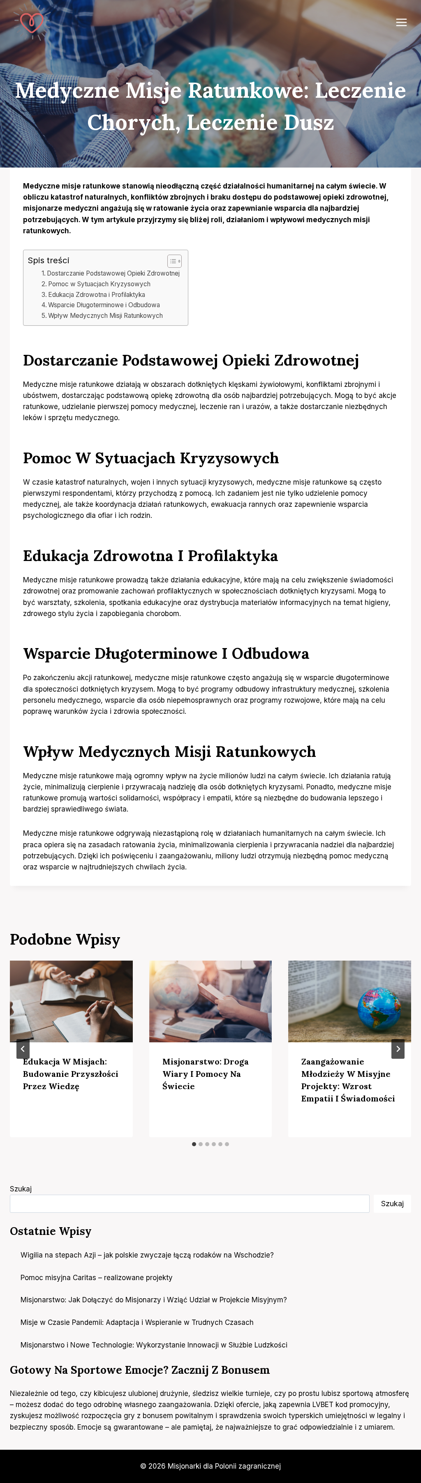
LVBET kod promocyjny (350, 1404)
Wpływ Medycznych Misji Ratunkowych (105, 316)
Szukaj (21, 1189)
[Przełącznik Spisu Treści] (170, 261)
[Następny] (398, 1049)
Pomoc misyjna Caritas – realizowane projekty (98, 1278)
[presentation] (71, 1001)
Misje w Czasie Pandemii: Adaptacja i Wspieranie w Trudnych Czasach (137, 1322)
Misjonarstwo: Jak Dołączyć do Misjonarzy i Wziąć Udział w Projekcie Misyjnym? (154, 1300)
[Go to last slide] (23, 1049)
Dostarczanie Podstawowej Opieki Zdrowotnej (113, 273)
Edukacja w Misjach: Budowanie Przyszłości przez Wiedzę (70, 1073)
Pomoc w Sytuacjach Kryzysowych (99, 284)
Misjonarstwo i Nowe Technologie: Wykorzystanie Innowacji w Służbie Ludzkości (154, 1345)
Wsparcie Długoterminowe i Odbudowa (104, 305)
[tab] (194, 1144)
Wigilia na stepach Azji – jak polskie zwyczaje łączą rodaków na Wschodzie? (147, 1255)
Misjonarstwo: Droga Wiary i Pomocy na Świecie (205, 1073)
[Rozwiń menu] (401, 22)
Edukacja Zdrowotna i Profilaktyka (96, 295)
